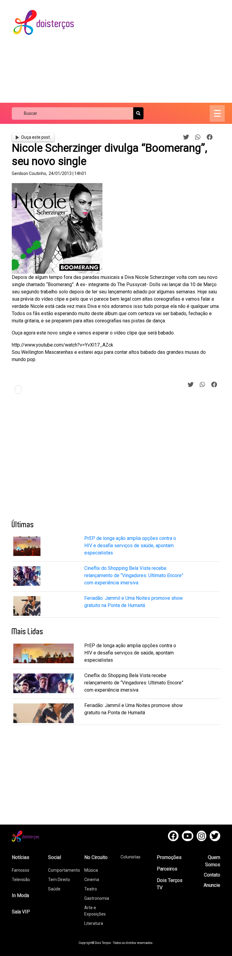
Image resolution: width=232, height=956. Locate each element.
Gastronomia (96, 898)
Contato (212, 875)
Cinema (91, 879)
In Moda (20, 895)
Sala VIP (21, 912)
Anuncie (212, 885)
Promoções (169, 857)
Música (91, 870)
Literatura (93, 923)
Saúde (54, 889)
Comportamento (64, 870)
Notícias (20, 857)
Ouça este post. (36, 137)
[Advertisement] (158, 51)
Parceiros (167, 869)
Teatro (90, 889)
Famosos (20, 870)
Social (54, 857)
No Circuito (96, 857)
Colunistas (130, 856)
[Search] (138, 113)
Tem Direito (59, 879)
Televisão (21, 879)
